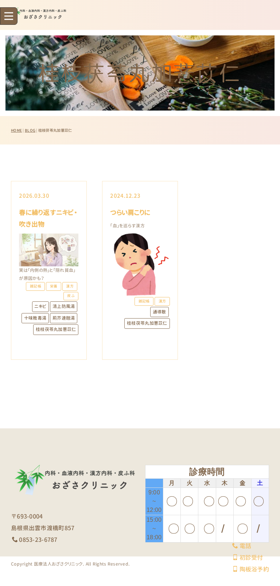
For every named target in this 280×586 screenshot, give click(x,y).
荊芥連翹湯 (63, 318)
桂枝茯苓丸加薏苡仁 (56, 329)
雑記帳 (35, 286)
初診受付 (251, 558)
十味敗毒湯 (35, 318)
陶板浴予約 (254, 569)
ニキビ (40, 306)
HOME (16, 130)
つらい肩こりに (130, 212)
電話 (245, 546)
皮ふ (71, 295)
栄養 (54, 286)
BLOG (30, 130)
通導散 (159, 312)
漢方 (70, 286)
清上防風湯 (63, 306)
